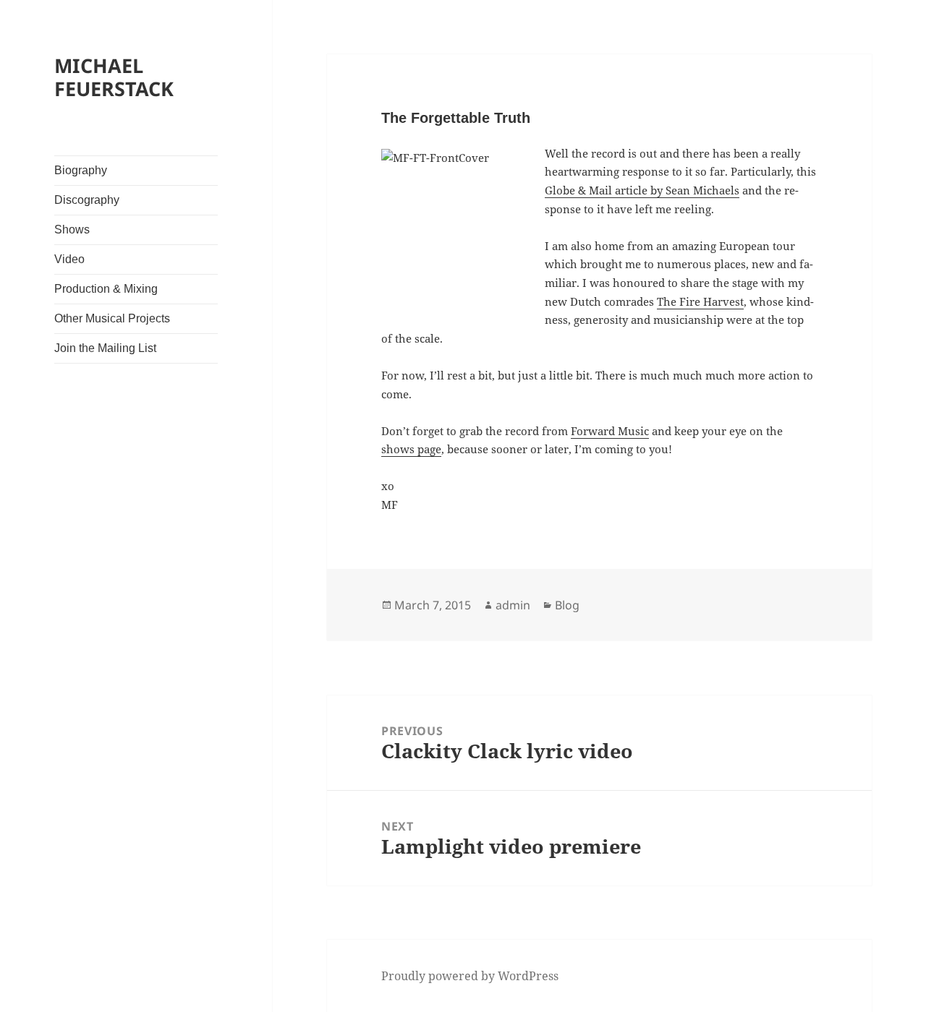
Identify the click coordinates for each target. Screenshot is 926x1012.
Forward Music (610, 431)
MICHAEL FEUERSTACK (114, 77)
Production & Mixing (106, 289)
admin (513, 605)
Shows (72, 229)
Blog (567, 605)
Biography (80, 170)
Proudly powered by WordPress (469, 976)
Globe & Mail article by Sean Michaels (642, 190)
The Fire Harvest (700, 301)
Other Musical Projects (112, 318)
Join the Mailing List (105, 348)
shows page (411, 449)
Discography (86, 200)
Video (69, 259)
